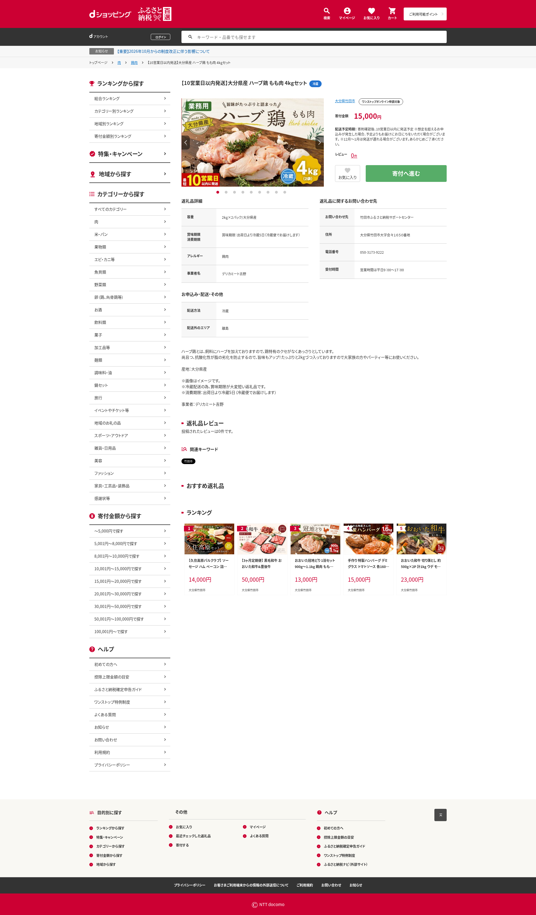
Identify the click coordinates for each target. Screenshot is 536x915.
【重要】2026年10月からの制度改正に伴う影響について (163, 51)
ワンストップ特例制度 (112, 702)
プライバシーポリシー (112, 764)
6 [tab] (260, 192)
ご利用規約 (305, 885)
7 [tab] (268, 192)
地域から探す (115, 174)
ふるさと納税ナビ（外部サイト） (346, 864)
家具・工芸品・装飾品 (112, 485)
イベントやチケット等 (111, 410)
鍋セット (101, 385)
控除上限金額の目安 (111, 676)
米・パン (100, 234)
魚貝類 (100, 272)
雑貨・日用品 (105, 448)
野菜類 (100, 284)
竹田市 (188, 461)
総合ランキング (106, 98)
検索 (327, 17)
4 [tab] (243, 192)
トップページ (98, 62)
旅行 (98, 397)
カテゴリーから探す (110, 846)
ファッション (104, 473)
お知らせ (101, 727)
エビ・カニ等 (104, 259)
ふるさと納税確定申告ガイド (118, 689)
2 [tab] (227, 192)
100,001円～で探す (111, 631)
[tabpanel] (252, 142)
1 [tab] (218, 192)
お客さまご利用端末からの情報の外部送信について (251, 885)
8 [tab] (277, 192)
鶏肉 (134, 62)
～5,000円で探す (108, 531)
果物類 (100, 246)
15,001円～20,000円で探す (118, 581)
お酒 (98, 309)
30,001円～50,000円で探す (118, 606)
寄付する (182, 845)
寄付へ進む (406, 173)
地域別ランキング (108, 123)
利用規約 (102, 752)
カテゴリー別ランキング (113, 111)
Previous (185, 142)
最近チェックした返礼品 (193, 835)
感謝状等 (102, 498)
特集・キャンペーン (120, 154)
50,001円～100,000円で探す (119, 619)
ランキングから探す (110, 828)
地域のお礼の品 (107, 423)
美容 (98, 460)
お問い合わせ (105, 739)
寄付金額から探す (109, 855)
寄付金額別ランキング (112, 136)
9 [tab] (285, 192)
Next (319, 142)
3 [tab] (235, 192)
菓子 (98, 335)
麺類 (98, 360)
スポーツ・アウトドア (111, 435)
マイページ (347, 17)
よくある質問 (105, 714)
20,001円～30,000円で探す (118, 593)
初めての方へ (105, 664)
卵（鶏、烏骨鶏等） (109, 297)
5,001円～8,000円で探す (115, 543)
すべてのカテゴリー (110, 209)
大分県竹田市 (345, 100)
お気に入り (371, 17)
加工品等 (102, 347)
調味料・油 (103, 372)
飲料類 (100, 322)
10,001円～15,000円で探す (118, 568)
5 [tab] (252, 192)
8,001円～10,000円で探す (117, 556)
